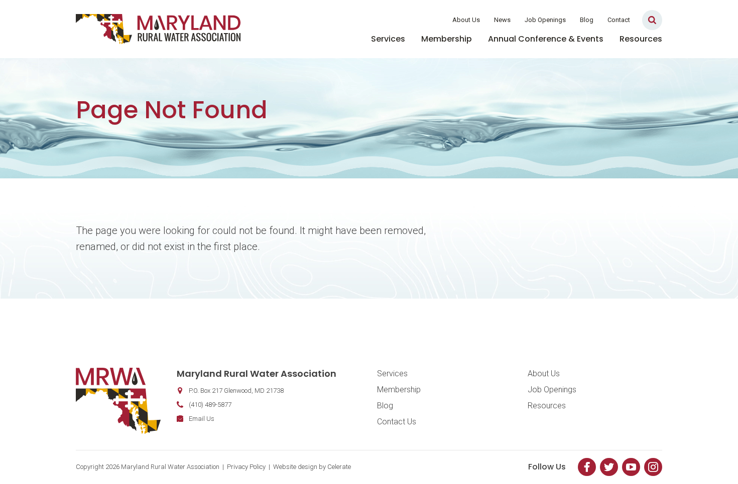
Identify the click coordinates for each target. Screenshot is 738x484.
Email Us (201, 418)
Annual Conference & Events (545, 39)
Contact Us (396, 421)
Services (388, 39)
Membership (446, 39)
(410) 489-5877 (210, 404)
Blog (586, 20)
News (502, 20)
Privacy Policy (246, 466)
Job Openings (545, 20)
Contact (618, 20)
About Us (466, 20)
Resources (641, 39)
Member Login (413, 20)
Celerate (339, 466)
